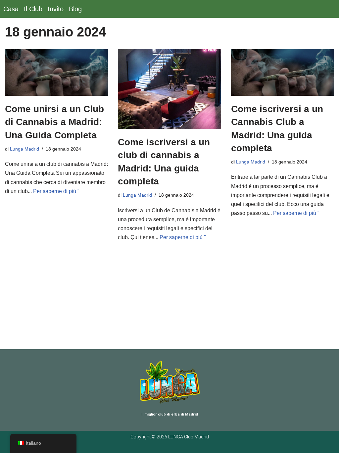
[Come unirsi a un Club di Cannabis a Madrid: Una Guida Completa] (56, 72)
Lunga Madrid (24, 149)
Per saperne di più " (56, 191)
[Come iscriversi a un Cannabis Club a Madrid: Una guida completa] (282, 72)
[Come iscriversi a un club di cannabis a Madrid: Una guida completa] (169, 89)
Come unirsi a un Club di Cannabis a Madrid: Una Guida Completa (54, 122)
